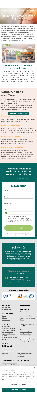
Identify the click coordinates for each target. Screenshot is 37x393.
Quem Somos (6, 324)
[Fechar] (35, 368)
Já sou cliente (6, 305)
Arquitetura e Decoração (27, 341)
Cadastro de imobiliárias (9, 365)
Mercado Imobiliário (26, 332)
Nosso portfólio (26, 316)
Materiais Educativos (26, 336)
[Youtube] (8, 346)
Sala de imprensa (23, 360)
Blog (21, 329)
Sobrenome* (8, 203)
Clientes (4, 316)
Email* (6, 190)
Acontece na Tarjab (25, 338)
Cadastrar (18, 228)
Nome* (6, 197)
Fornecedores (6, 320)
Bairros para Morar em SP (27, 339)
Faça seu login (6, 307)
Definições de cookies (18, 384)
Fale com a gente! (8, 360)
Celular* (6, 210)
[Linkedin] (5, 346)
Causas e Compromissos (9, 328)
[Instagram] (3, 346)
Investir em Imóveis (25, 334)
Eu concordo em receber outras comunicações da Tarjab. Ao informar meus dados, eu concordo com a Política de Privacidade (18, 219)
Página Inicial (13, 10)
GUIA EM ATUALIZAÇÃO (18, 113)
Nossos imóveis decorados (28, 312)
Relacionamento (7, 314)
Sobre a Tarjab (6, 326)
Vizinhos (4, 318)
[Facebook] (11, 346)
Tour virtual (24, 309)
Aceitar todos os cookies (18, 389)
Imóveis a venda (25, 305)
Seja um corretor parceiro (9, 363)
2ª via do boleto (6, 309)
